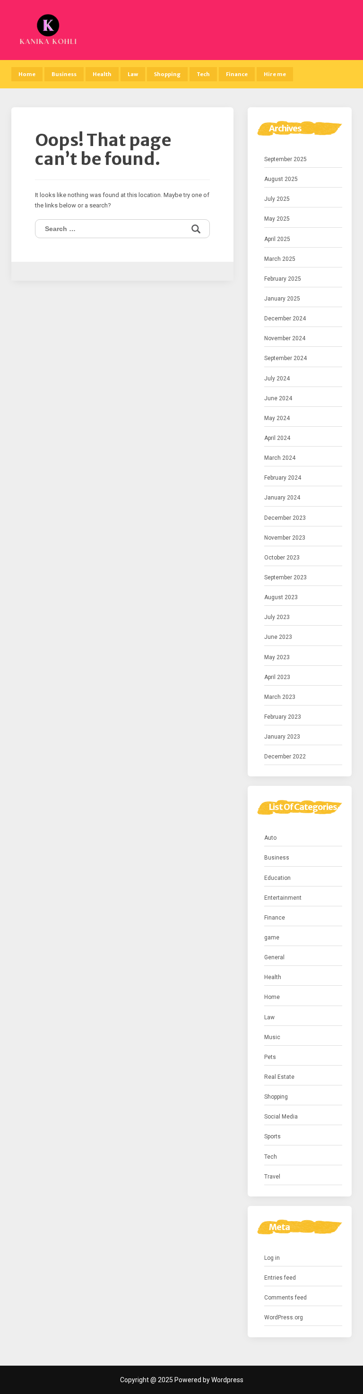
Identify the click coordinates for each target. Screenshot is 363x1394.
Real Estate (279, 1077)
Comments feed (285, 1297)
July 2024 (277, 378)
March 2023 (279, 697)
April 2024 (277, 438)
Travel (272, 1176)
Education (277, 878)
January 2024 (282, 497)
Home (26, 74)
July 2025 (277, 199)
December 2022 (285, 756)
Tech (203, 74)
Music (272, 1037)
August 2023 (281, 597)
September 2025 (285, 159)
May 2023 (277, 657)
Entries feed (280, 1277)
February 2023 (282, 717)
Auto (270, 838)
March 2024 (279, 458)
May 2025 (277, 218)
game (271, 937)
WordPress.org (283, 1317)
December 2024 (285, 318)
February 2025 (282, 278)
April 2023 (277, 677)
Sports (272, 1136)
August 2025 (281, 179)
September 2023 (285, 577)
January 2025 (282, 298)
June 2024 (278, 398)
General (274, 957)
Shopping (167, 74)
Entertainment (283, 898)
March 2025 (279, 259)
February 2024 (282, 477)
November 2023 (284, 537)
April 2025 (277, 239)
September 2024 (285, 358)
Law (133, 74)
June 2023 (278, 637)
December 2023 (285, 518)
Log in (272, 1258)
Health (102, 74)
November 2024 (284, 338)
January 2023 (282, 736)
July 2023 (277, 617)
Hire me (275, 74)
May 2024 (277, 418)
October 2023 (282, 557)
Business (64, 74)
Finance (237, 74)
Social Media (281, 1116)
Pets (270, 1057)
